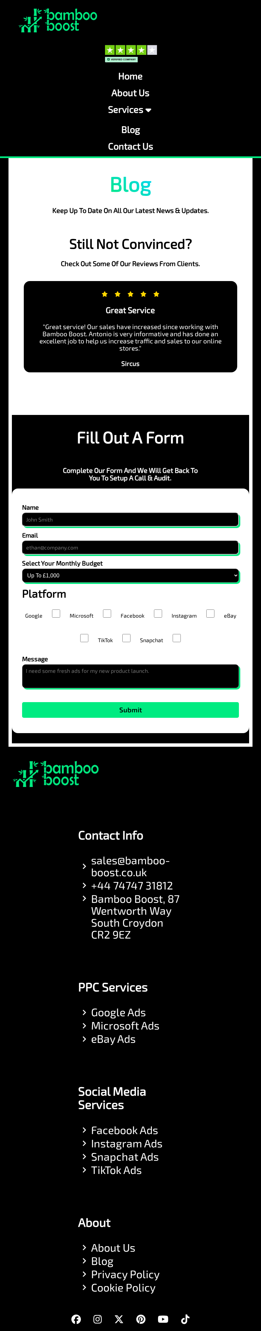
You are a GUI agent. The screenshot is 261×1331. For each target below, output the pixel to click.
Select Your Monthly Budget (62, 563)
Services (125, 109)
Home (130, 76)
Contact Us (130, 146)
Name (30, 507)
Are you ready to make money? (130, 691)
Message (35, 659)
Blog (130, 130)
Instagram (184, 616)
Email (30, 535)
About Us (130, 93)
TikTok (105, 640)
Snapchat (151, 640)
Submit (130, 710)
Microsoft (81, 616)
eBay (230, 616)
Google (33, 616)
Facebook (132, 616)
